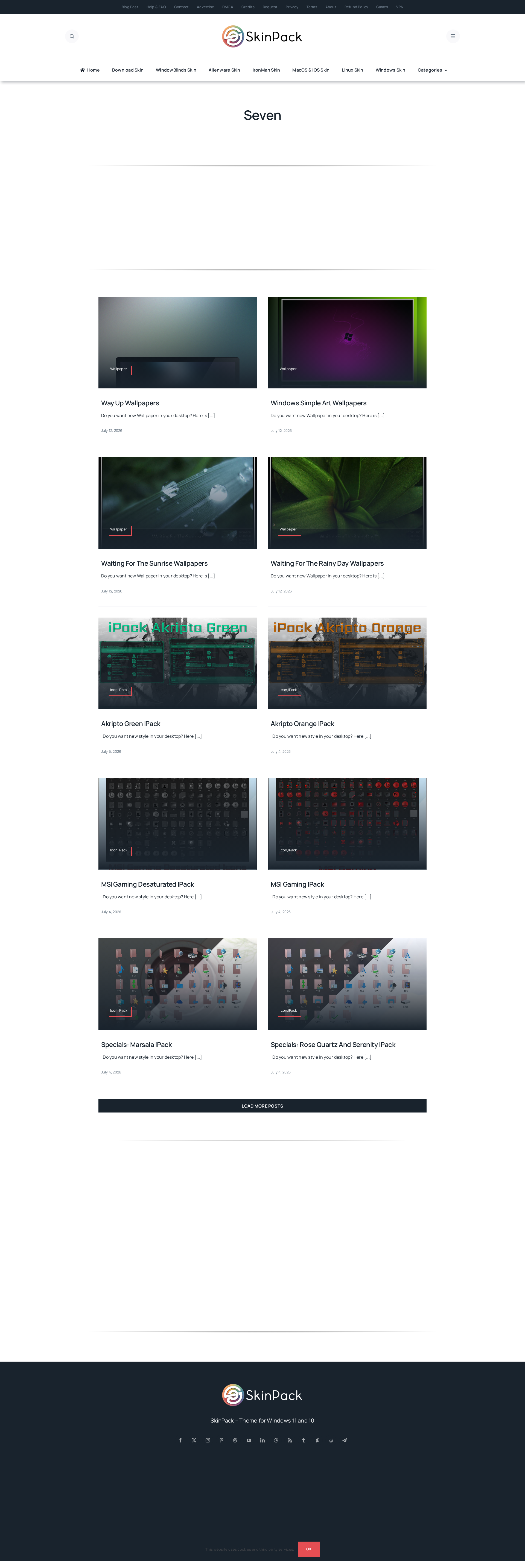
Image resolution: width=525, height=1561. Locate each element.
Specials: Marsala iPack (136, 1044)
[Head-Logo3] (262, 1386)
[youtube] (248, 1440)
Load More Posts (263, 1106)
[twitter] (194, 1440)
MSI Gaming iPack (297, 884)
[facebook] (180, 1440)
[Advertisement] (262, 217)
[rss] (289, 1440)
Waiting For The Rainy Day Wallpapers (327, 563)
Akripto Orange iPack (302, 723)
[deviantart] (317, 1440)
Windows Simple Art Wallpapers (319, 402)
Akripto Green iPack (131, 723)
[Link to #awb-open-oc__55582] (72, 36)
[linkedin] (262, 1440)
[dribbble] (276, 1440)
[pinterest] (221, 1440)
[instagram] (207, 1440)
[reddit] (330, 1440)
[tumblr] (303, 1440)
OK (308, 1549)
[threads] (235, 1440)
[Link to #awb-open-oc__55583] (453, 36)
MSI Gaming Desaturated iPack (147, 884)
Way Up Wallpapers (130, 402)
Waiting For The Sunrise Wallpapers (154, 563)
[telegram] (344, 1440)
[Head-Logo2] (262, 27)
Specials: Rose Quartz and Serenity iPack (333, 1044)
